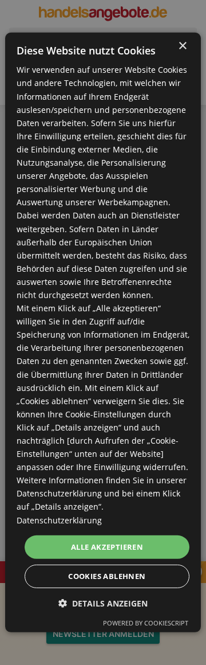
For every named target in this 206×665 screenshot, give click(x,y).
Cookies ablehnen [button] (106, 576)
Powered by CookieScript (145, 623)
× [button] (182, 46)
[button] (103, 603)
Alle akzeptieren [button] (107, 547)
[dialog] (103, 332)
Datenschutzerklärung (59, 519)
